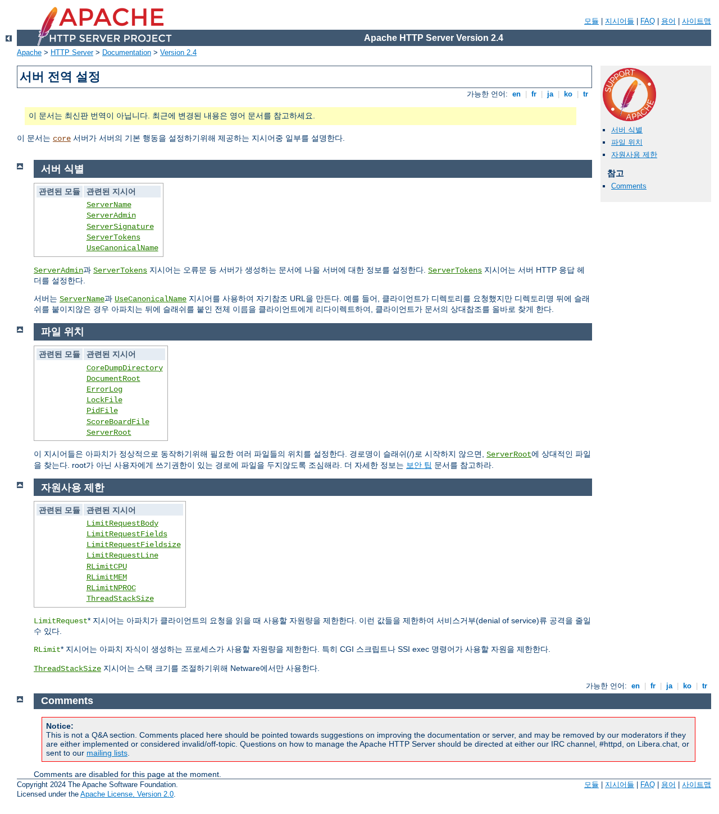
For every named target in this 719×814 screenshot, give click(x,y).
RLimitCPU (107, 566)
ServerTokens (113, 237)
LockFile (104, 399)
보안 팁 (419, 465)
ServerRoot (109, 432)
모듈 (591, 21)
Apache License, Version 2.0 (127, 794)
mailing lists (107, 752)
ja (550, 94)
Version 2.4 (178, 52)
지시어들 (619, 21)
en (516, 94)
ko (568, 94)
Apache (29, 52)
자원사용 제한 (634, 154)
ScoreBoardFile (118, 421)
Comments (629, 186)
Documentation (126, 52)
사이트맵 (696, 21)
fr (534, 94)
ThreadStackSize (120, 598)
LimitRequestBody (122, 523)
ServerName (109, 204)
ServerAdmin (111, 215)
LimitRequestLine (122, 555)
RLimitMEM (107, 577)
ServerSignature (120, 226)
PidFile (102, 410)
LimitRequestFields (127, 534)
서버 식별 (627, 130)
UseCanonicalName (122, 247)
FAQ (647, 21)
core (62, 138)
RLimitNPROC (111, 587)
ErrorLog (104, 389)
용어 (668, 21)
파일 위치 (627, 142)
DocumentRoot (113, 378)
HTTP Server (72, 52)
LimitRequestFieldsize (134, 544)
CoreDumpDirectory (125, 368)
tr (585, 94)
